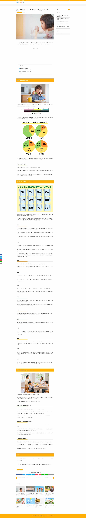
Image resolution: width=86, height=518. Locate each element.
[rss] (68, 0)
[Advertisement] (35, 55)
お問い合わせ (37, 515)
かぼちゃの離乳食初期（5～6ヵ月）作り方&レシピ (63, 27)
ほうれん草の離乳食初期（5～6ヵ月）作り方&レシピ (63, 24)
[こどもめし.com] (21, 2)
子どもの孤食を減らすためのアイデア (26, 71)
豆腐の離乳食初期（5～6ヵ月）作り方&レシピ (63, 21)
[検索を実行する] (69, 9)
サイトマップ (52, 515)
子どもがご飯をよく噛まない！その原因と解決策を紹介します (63, 16)
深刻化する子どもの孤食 (24, 68)
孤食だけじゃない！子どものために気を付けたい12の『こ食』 (63, 19)
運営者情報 (41, 515)
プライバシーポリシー (46, 515)
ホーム (33, 515)
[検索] (69, 0)
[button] (19, 474)
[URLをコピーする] (51, 474)
